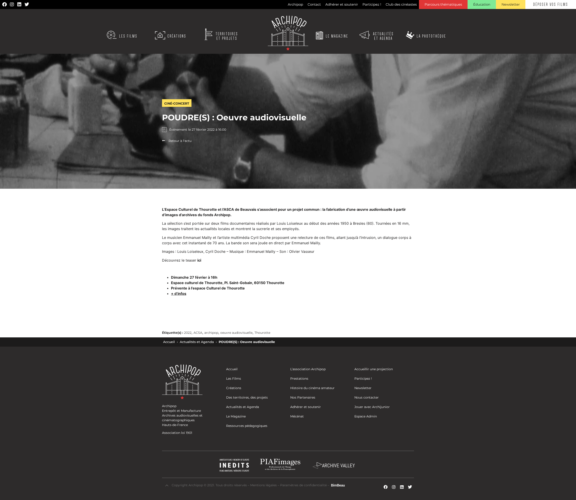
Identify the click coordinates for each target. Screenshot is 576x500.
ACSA (198, 333)
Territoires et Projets (227, 36)
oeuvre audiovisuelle (236, 333)
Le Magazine (337, 36)
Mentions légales (264, 485)
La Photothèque (431, 36)
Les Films (128, 36)
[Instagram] (12, 4)
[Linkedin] (19, 4)
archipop (211, 333)
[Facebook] (4, 4)
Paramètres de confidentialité (303, 485)
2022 (187, 333)
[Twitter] (27, 4)
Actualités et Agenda (197, 342)
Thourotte (262, 333)
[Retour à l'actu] (163, 140)
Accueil (169, 342)
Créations (176, 36)
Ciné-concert (176, 103)
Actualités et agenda (383, 36)
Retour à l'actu (180, 141)
